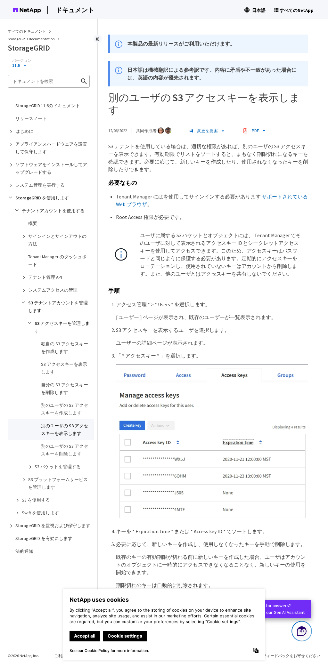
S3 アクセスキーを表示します (64, 368)
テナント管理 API (45, 277)
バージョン (21, 60)
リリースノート (31, 118)
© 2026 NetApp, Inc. (23, 655)
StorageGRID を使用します (42, 198)
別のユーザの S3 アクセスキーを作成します (64, 409)
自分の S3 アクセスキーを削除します (64, 388)
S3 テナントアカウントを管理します (58, 306)
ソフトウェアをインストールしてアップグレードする (51, 168)
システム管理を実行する (40, 185)
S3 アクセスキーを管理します (62, 327)
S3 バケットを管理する (58, 467)
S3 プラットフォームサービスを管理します (58, 483)
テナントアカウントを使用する (53, 210)
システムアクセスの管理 (53, 290)
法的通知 (24, 551)
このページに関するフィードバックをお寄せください (274, 655)
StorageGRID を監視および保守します (52, 525)
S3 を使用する (36, 500)
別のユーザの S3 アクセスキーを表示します (64, 429)
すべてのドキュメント (27, 31)
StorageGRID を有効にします (43, 538)
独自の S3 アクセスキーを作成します (64, 347)
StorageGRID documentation (31, 38)
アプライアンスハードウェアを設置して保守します (51, 148)
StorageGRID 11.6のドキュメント (47, 105)
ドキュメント (75, 10)
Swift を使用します (40, 513)
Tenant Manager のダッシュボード (57, 260)
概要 (32, 223)
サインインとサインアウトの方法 (57, 240)
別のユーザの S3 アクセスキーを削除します (64, 450)
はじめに (24, 131)
